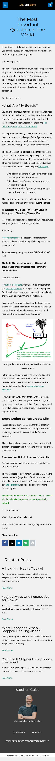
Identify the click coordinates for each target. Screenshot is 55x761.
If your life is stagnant (12, 284)
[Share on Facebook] (5, 543)
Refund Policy (11, 755)
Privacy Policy (24, 755)
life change (43, 166)
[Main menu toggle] (5, 5)
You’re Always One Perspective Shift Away (25, 598)
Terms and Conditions (40, 755)
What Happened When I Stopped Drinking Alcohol (21, 629)
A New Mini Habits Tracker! (22, 568)
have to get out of (14, 288)
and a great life (12, 484)
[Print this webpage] (32, 543)
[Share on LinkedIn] (19, 543)
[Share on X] (12, 543)
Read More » (7, 587)
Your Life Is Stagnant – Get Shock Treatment (27, 660)
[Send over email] (26, 543)
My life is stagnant (11, 237)
